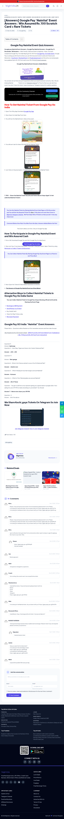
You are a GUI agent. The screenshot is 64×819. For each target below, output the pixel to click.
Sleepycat (56, 722)
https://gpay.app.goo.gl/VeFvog (47, 510)
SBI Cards (8, 714)
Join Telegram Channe (22, 429)
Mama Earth (36, 722)
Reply (14, 549)
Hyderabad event (35, 58)
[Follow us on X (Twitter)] (62, 416)
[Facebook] (25, 762)
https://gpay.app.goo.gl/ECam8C (19, 653)
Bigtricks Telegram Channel (15, 214)
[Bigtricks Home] (12, 6)
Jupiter (3, 717)
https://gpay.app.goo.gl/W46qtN (23, 544)
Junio (18, 715)
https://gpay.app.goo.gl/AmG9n (47, 604)
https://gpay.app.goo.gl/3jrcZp (47, 523)
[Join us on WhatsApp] (62, 407)
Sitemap (3, 805)
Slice (37, 714)
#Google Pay (8, 442)
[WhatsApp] (6, 782)
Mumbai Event (23, 58)
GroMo (28, 714)
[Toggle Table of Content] (21, 39)
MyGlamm (50, 722)
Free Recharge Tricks (40, 786)
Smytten (44, 737)
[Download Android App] (62, 411)
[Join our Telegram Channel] (62, 403)
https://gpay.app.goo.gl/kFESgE (18, 649)
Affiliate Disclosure (7, 802)
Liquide (26, 715)
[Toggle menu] (2, 6)
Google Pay (22, 30)
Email (34, 683)
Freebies (36, 783)
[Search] (47, 6)
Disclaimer (37, 807)
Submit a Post (5, 793)
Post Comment (14, 695)
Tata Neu (3, 714)
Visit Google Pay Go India (32, 244)
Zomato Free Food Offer (53, 737)
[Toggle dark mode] (53, 6)
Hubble (35, 724)
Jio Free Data (21, 733)
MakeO (39, 724)
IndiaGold (43, 718)
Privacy (36, 805)
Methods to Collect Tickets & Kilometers (17, 248)
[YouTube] (19, 782)
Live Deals (37, 780)
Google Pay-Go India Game (45, 53)
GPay (8, 726)
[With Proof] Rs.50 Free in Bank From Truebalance (43, 333)
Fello (38, 718)
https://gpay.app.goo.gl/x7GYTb (47, 508)
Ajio (61, 722)
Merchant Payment (13, 317)
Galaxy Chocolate (9, 735)
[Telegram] (39, 762)
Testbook (3, 722)
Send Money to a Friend (14, 308)
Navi (16, 714)
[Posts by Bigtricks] (11, 457)
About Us (36, 793)
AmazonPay (13, 726)
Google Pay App (29, 111)
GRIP (47, 718)
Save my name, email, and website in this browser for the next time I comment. (30, 691)
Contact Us (37, 796)
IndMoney (13, 715)
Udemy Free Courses (12, 733)
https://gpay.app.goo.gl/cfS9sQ (18, 594)
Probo (22, 715)
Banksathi (7, 715)
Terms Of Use (38, 802)
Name (8, 683)
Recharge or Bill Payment (14, 306)
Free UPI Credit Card (38, 739)
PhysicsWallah (15, 722)
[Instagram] (34, 762)
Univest (23, 714)
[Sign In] (61, 6)
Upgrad (9, 722)
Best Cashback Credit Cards (40, 733)
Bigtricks (19, 456)
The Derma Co (43, 722)
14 (31, 30)
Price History (37, 777)
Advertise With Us (39, 799)
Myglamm (3, 733)
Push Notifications (6, 799)
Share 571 (56, 30)
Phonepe (3, 726)
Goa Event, (14, 58)
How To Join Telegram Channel (39, 429)
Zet (13, 714)
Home (6, 15)
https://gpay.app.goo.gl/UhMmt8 (47, 521)
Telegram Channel (6, 796)
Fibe (34, 714)
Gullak (3, 715)
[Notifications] (57, 6)
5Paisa (19, 714)
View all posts (51, 457)
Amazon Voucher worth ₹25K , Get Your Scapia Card (31, 1)
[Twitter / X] (30, 762)
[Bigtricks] (15, 772)
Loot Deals (37, 774)
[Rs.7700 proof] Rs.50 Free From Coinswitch (32, 335)
